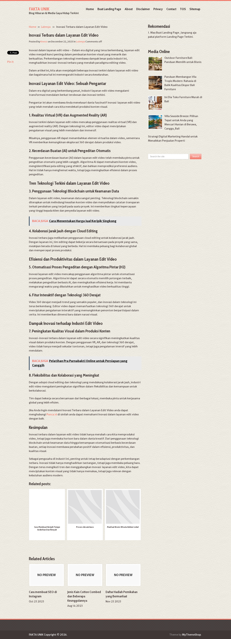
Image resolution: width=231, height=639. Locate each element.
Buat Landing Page (109, 9)
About (129, 9)
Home (90, 9)
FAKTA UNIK (39, 9)
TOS (183, 9)
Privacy (158, 9)
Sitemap (194, 9)
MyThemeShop (191, 634)
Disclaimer (143, 9)
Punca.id (52, 414)
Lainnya (46, 26)
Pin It (10, 61)
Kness (43, 41)
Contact (171, 9)
